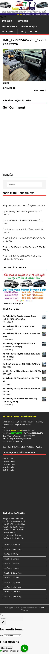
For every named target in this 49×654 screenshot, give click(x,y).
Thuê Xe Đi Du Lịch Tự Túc (13, 538)
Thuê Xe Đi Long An (11, 559)
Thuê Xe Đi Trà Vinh (11, 577)
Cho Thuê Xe (8, 459)
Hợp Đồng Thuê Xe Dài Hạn (14, 524)
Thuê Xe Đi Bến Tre (11, 554)
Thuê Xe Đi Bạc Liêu (11, 563)
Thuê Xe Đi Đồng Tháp (13, 573)
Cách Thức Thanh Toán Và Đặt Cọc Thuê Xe (25, 447)
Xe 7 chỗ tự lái (8, 470)
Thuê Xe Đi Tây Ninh (12, 582)
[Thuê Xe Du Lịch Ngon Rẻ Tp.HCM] (24, 14)
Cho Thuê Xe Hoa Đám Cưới (14, 521)
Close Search (6, 648)
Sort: (2, 635)
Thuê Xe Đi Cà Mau (11, 568)
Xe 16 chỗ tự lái (9, 464)
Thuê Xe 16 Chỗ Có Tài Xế (13, 529)
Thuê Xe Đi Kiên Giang (12, 596)
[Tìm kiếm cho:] (24, 184)
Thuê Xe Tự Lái (8, 26)
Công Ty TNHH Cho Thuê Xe (18, 193)
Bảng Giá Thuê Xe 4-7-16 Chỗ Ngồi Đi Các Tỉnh (24, 205)
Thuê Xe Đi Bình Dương (13, 549)
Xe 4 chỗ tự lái (8, 467)
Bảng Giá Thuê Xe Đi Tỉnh (13, 518)
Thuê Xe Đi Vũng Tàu (12, 545)
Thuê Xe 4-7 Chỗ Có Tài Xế (13, 527)
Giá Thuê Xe (23, 21)
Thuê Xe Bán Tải (9, 532)
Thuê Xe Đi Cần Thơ (11, 591)
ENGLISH (33, 32)
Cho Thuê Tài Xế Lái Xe (12, 535)
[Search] (24, 616)
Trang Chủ (7, 21)
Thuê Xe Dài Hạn (28, 26)
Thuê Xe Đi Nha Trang (12, 587)
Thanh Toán (7, 32)
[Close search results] (2, 622)
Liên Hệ (23, 32)
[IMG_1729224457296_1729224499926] (24, 80)
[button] (3, 17)
